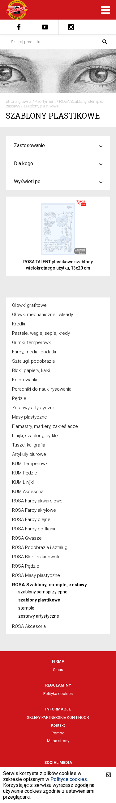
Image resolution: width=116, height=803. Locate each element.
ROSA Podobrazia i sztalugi (40, 547)
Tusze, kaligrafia (28, 445)
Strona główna (19, 101)
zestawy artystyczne (38, 616)
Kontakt (58, 725)
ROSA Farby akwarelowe (37, 501)
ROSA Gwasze (27, 538)
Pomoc (58, 733)
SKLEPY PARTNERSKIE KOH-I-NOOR (58, 717)
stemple (26, 608)
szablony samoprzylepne (42, 591)
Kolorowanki (24, 380)
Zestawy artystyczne (33, 408)
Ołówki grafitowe (29, 305)
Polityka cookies (58, 693)
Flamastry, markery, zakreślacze (45, 426)
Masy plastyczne (29, 417)
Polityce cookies (68, 779)
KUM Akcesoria (28, 491)
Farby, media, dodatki (34, 352)
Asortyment (45, 101)
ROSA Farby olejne (31, 519)
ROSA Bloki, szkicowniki (36, 557)
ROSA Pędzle (25, 566)
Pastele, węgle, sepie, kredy (41, 333)
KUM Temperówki (30, 463)
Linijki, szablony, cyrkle (35, 435)
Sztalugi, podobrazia (33, 361)
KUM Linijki (23, 482)
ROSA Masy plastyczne (36, 575)
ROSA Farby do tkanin (34, 529)
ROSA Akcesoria (29, 626)
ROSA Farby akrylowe (34, 510)
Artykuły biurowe (29, 454)
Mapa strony (58, 740)
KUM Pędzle (24, 473)
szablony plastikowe (41, 106)
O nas (58, 669)
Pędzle (19, 398)
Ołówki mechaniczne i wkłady (42, 314)
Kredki (18, 324)
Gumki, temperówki (32, 342)
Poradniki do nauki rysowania (41, 389)
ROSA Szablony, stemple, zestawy (49, 585)
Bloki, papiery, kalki (31, 370)
